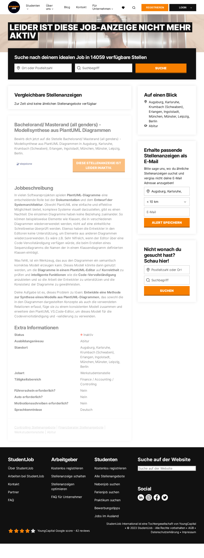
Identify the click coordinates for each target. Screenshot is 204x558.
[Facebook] (158, 497)
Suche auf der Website (164, 459)
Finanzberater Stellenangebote (80, 427)
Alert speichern (167, 223)
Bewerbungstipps (107, 508)
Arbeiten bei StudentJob (26, 476)
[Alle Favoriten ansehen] (123, 7)
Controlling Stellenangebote (35, 427)
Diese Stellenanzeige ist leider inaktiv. (98, 165)
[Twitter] (166, 497)
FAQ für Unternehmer (66, 497)
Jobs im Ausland (106, 516)
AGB (191, 528)
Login (182, 7)
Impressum (189, 532)
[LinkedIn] (142, 497)
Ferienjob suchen (106, 492)
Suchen (167, 291)
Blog (67, 7)
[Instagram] (150, 497)
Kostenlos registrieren (67, 468)
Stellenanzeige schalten (68, 476)
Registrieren (155, 7)
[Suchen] (134, 7)
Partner (13, 492)
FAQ (11, 500)
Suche (161, 68)
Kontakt (81, 7)
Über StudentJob (20, 468)
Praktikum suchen (107, 500)
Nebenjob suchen (107, 484)
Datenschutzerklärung (165, 532)
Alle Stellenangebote (109, 476)
